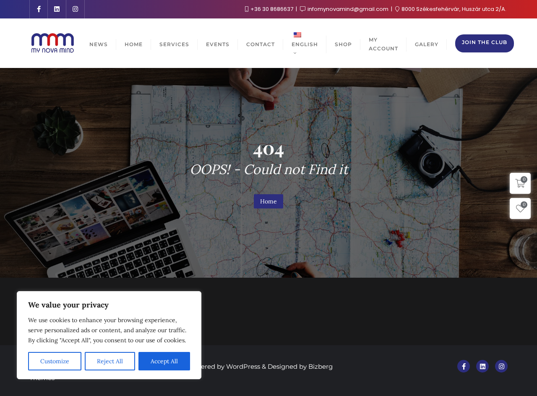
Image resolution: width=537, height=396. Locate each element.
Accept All (164, 361)
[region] (109, 335)
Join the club (484, 42)
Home (268, 201)
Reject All (110, 361)
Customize (54, 361)
